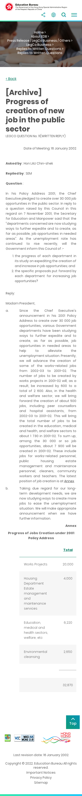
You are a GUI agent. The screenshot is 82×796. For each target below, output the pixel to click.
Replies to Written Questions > (39, 49)
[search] (63, 14)
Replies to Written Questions (40, 53)
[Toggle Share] (43, 14)
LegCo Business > (40, 45)
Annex (69, 481)
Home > (40, 32)
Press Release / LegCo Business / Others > (39, 41)
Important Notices (41, 772)
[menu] (74, 14)
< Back (11, 79)
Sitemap (41, 782)
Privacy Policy (41, 777)
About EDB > (40, 36)
